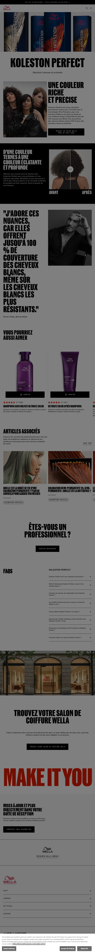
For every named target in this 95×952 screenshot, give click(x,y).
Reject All (84, 948)
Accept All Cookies (67, 948)
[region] (47, 943)
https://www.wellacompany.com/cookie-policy (29, 944)
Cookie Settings (9, 948)
